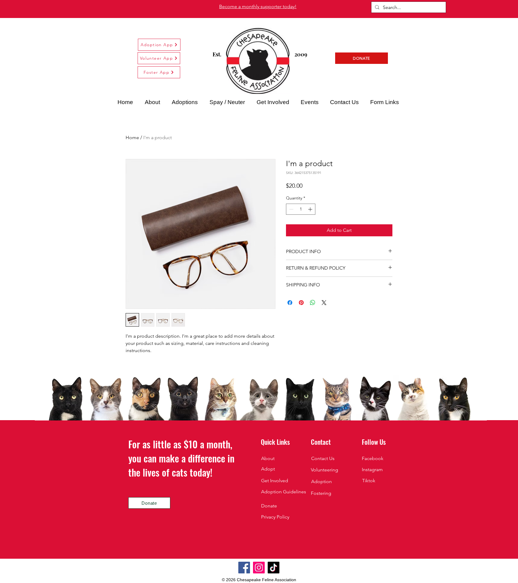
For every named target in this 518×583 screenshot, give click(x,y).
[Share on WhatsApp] (312, 302)
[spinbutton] (300, 209)
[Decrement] (290, 209)
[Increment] (310, 209)
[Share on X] (324, 302)
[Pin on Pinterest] (301, 302)
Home (132, 137)
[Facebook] (244, 567)
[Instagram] (259, 567)
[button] (385, 102)
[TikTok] (273, 567)
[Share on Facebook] (289, 302)
